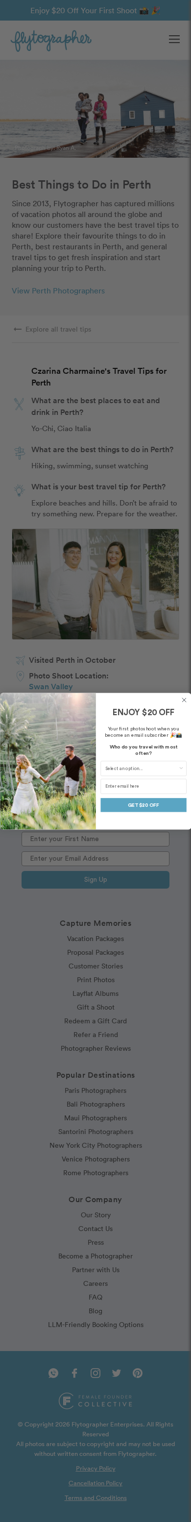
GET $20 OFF (143, 804)
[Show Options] (181, 768)
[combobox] (141, 768)
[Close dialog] (184, 700)
